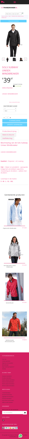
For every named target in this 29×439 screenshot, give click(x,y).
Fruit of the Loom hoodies (8, 400)
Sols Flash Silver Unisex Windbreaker (10, 266)
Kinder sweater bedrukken (8, 383)
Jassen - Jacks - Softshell (10, 16)
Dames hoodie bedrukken (8, 381)
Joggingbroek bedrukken (7, 396)
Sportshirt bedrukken (7, 394)
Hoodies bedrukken (6, 378)
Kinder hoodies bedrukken (8, 385)
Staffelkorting (7, 138)
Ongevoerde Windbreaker (9, 228)
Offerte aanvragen (14, 125)
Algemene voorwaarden (7, 363)
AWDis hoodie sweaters (7, 402)
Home (3, 16)
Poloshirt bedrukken (7, 398)
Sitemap (4, 368)
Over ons (4, 359)
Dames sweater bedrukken (8, 380)
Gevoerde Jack (9, 303)
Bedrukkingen (5, 365)
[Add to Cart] (14, 224)
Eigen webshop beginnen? (8, 367)
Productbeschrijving (9, 131)
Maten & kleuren (8, 135)
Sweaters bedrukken (7, 376)
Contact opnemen (6, 361)
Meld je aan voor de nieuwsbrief (10, 409)
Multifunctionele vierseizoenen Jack (9, 340)
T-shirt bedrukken (6, 392)
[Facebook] (3, 420)
